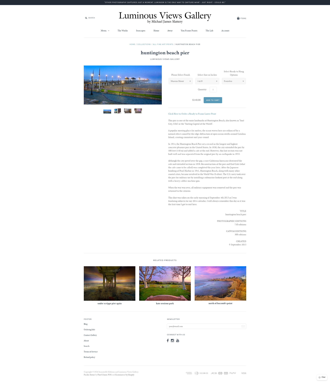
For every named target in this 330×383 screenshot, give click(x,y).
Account (225, 31)
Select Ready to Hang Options (234, 73)
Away (170, 31)
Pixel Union (102, 375)
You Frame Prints (189, 31)
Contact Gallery (90, 335)
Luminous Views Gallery (165, 59)
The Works (123, 31)
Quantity (202, 90)
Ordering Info (89, 330)
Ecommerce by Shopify (124, 375)
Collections (144, 44)
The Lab (209, 31)
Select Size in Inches (207, 75)
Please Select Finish (180, 75)
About (86, 341)
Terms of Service (91, 352)
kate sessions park (165, 304)
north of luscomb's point (220, 304)
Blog (85, 324)
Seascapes (140, 31)
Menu (104, 31)
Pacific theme (89, 375)
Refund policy (89, 357)
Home (156, 31)
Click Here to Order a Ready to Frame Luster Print (192, 114)
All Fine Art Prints (163, 44)
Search (86, 346)
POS (110, 375)
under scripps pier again (110, 304)
